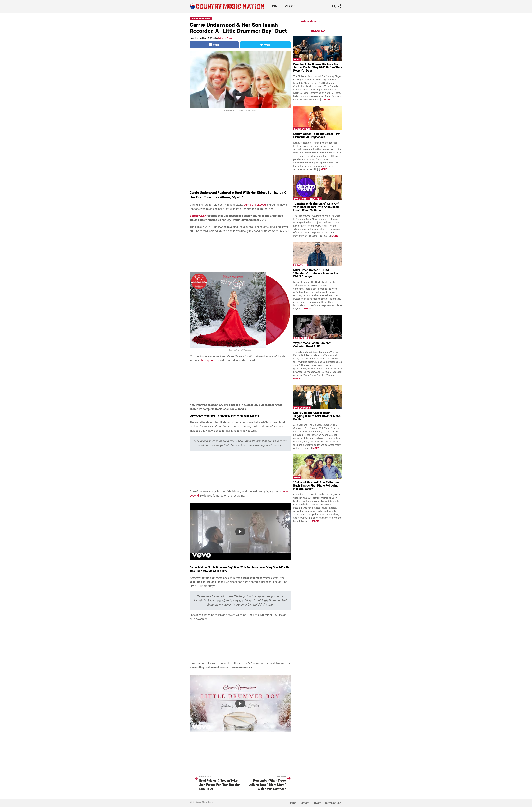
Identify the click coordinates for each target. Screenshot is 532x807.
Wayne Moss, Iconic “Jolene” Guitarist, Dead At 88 (312, 344)
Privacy (316, 803)
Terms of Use (333, 803)
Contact (304, 803)
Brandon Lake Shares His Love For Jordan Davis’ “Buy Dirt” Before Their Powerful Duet (317, 67)
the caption (207, 360)
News (297, 59)
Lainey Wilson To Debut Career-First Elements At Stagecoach (316, 135)
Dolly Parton (301, 338)
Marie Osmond (302, 408)
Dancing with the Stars (307, 199)
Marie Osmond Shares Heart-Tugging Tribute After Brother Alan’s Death (317, 416)
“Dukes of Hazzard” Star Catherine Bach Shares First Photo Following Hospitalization (316, 485)
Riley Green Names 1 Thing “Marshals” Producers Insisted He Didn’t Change (315, 273)
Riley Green (300, 265)
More (327, 99)
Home (275, 6)
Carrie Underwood (201, 18)
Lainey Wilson (302, 129)
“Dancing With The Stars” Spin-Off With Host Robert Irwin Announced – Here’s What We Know (317, 207)
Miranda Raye (225, 38)
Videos (290, 6)
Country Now (198, 215)
